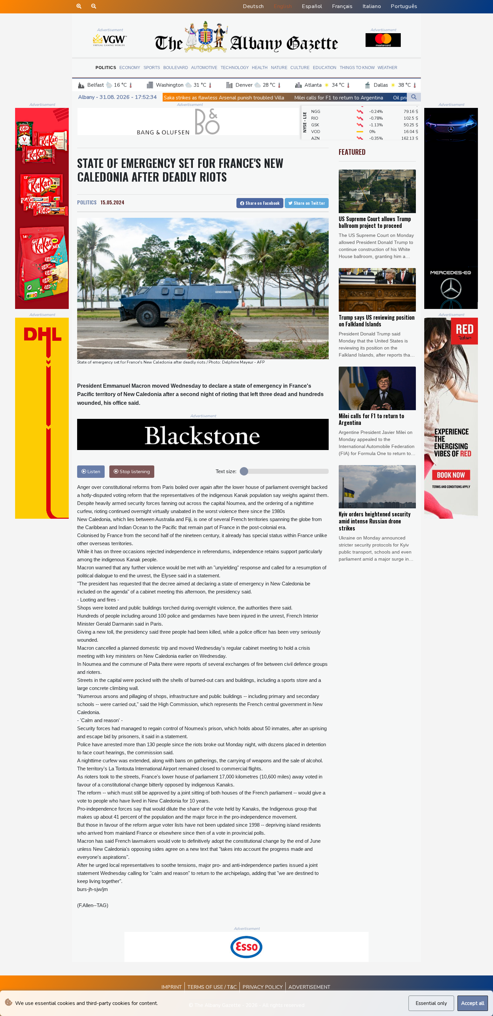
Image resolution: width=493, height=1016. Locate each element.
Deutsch (253, 6)
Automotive (204, 67)
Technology (235, 67)
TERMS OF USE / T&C (212, 987)
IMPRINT (171, 987)
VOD (315, 120)
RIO (314, 107)
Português (404, 6)
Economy (129, 67)
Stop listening (134, 471)
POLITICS (87, 202)
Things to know (357, 67)
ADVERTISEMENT (309, 987)
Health (260, 67)
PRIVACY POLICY (262, 987)
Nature (279, 67)
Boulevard (175, 67)
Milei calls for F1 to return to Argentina (278, 97)
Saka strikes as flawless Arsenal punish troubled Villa (163, 97)
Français (342, 6)
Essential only (431, 1003)
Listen (93, 471)
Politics (106, 67)
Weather (387, 67)
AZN (315, 127)
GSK (315, 113)
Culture (300, 67)
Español (312, 6)
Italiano (372, 6)
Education (324, 67)
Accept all (472, 1003)
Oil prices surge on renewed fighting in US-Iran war (390, 97)
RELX (316, 133)
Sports (152, 67)
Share (262, 203)
